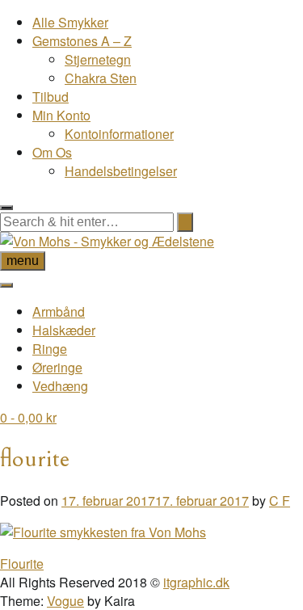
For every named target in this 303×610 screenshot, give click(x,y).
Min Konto (61, 115)
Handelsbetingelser (121, 171)
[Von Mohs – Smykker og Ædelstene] (107, 241)
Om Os (52, 152)
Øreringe (57, 367)
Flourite (22, 563)
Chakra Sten (101, 78)
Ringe (49, 348)
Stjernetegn (98, 59)
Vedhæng (60, 386)
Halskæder (63, 330)
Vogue (65, 600)
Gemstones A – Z (82, 41)
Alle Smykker (70, 22)
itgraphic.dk (196, 582)
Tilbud (50, 96)
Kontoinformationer (119, 133)
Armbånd (58, 311)
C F (279, 500)
